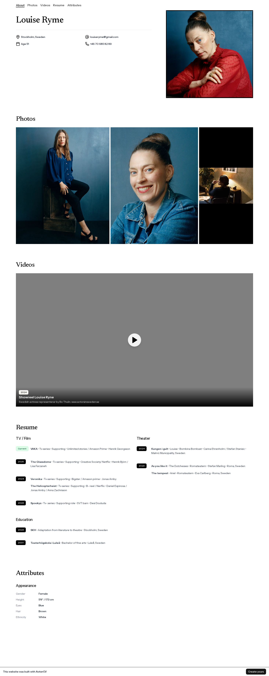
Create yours (256, 671)
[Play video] (134, 340)
